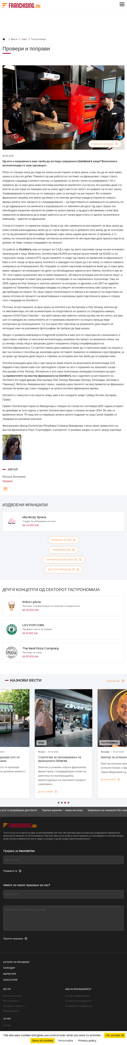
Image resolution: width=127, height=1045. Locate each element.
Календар (9, 968)
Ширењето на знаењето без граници (92, 810)
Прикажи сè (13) (61, 540)
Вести (14, 39)
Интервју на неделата (14, 1006)
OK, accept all (115, 1035)
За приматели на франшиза (78, 1006)
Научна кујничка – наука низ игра (44, 810)
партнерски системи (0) (62, 559)
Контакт (7, 1025)
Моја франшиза (11, 1010)
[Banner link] (63, 24)
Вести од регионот (12, 995)
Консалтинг (10, 979)
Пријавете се (10, 870)
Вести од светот (11, 1000)
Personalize (65, 1041)
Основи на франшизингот (77, 995)
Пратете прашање (13, 938)
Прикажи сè (113, 681)
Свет (24, 39)
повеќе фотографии (103, 143)
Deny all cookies (42, 1041)
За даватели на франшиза (78, 1000)
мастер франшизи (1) (61, 569)
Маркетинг (9, 973)
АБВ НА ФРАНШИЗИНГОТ (78, 989)
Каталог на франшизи (16, 962)
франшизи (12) (61, 550)
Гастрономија (38, 39)
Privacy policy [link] (87, 1041)
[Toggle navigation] (122, 4)
